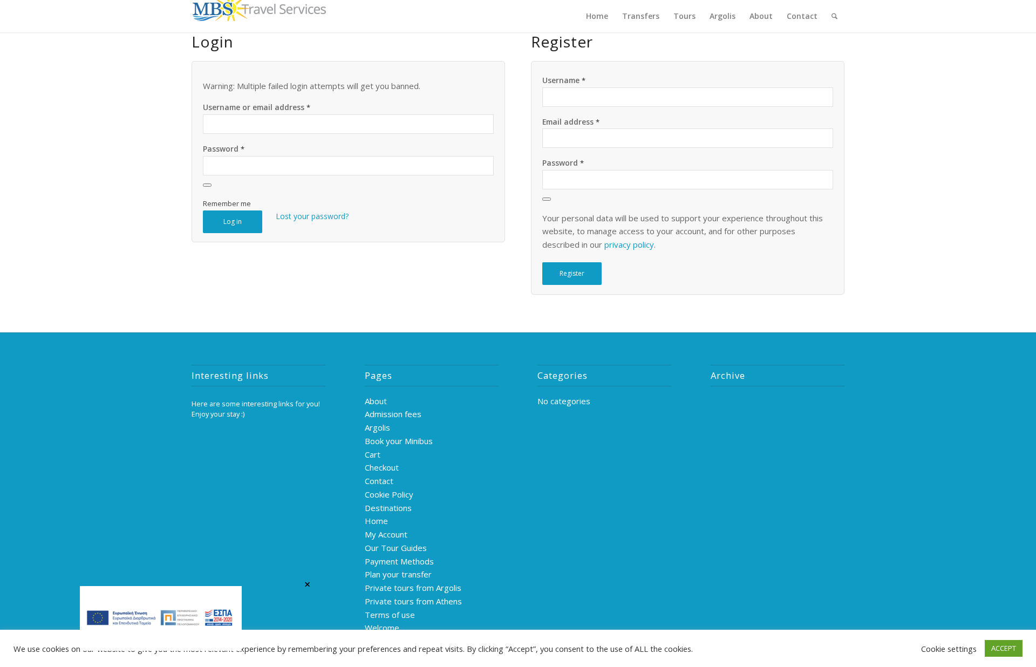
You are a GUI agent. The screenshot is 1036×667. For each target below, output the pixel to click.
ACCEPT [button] (1003, 648)
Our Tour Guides (396, 547)
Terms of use (390, 614)
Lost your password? (312, 216)
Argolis (377, 427)
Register (572, 273)
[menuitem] (597, 16)
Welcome (382, 627)
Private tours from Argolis (413, 587)
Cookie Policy (389, 494)
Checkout (382, 467)
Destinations (388, 507)
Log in (232, 221)
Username (563, 80)
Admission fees (393, 414)
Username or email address (256, 107)
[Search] (834, 16)
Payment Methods (399, 561)
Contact (379, 480)
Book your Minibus (399, 440)
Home (376, 520)
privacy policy (629, 244)
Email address (570, 122)
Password (223, 149)
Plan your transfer (398, 574)
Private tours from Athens (413, 601)
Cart (372, 454)
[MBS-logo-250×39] (259, 16)
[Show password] (207, 185)
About (376, 401)
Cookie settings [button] (949, 649)
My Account (386, 534)
